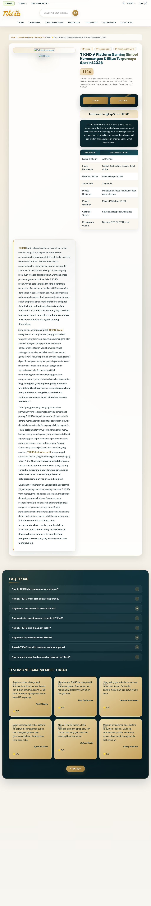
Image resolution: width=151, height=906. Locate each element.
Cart (141, 3)
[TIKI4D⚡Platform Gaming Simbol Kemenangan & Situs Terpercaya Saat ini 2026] (19, 13)
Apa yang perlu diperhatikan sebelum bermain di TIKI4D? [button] (41, 657)
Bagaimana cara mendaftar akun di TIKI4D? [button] (34, 608)
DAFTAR (9, 3)
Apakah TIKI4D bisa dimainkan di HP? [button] (31, 628)
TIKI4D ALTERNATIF (54, 22)
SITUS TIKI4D (126, 22)
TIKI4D (130, 3)
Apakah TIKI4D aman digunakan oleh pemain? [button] (35, 598)
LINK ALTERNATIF (39, 3)
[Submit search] (75, 13)
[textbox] (57, 13)
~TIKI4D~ (75, 768)
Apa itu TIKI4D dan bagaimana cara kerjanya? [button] (35, 589)
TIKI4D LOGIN (91, 22)
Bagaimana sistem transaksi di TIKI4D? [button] (32, 637)
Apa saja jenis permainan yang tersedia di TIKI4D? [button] (37, 618)
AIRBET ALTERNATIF (37, 37)
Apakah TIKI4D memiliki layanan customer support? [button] (38, 647)
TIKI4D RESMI (34, 22)
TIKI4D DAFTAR (109, 22)
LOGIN (22, 3)
